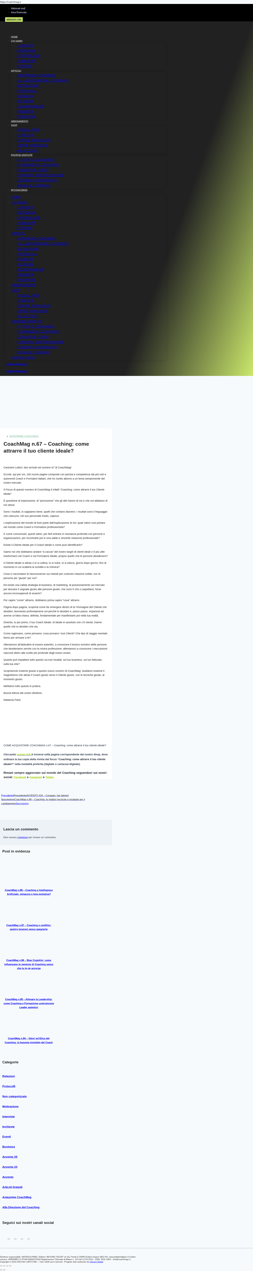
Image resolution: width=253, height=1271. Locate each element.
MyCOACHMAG (19, 190)
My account (27, 150)
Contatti (24, 66)
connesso (22, 837)
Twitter (49, 777)
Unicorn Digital (96, 1262)
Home (14, 37)
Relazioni (25, 101)
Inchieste (25, 111)
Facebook (20, 777)
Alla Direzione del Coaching (42, 80)
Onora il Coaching (33, 185)
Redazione (26, 50)
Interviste (26, 116)
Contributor (28, 56)
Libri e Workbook (32, 145)
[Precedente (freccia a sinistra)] (1, 1269)
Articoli (16, 71)
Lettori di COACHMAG (35, 159)
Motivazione (28, 85)
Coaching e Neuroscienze (40, 175)
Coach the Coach (32, 170)
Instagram (35, 777)
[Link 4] (22, 30)
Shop (14, 125)
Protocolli (27, 91)
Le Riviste (25, 135)
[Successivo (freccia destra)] (4, 1269)
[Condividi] (7, 1265)
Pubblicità (26, 61)
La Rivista (25, 45)
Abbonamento (19, 121)
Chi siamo (17, 41)
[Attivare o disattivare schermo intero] (4, 1265)
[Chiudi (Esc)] (10, 1265)
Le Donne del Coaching (38, 165)
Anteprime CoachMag (36, 75)
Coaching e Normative (37, 180)
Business (25, 96)
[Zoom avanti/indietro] (1, 1265)
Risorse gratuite (22, 155)
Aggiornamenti (30, 106)
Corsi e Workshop (33, 140)
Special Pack (28, 130)
